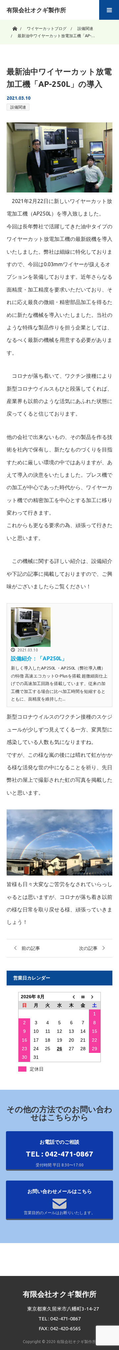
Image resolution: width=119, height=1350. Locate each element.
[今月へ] (83, 996)
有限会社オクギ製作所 (36, 10)
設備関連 (18, 107)
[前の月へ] (71, 996)
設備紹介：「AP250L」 (39, 658)
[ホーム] (15, 27)
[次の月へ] (95, 996)
